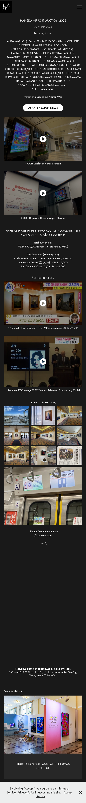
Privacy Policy (26, 792)
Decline (40, 796)
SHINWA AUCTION (46, 230)
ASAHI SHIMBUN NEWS (43, 107)
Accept (68, 792)
